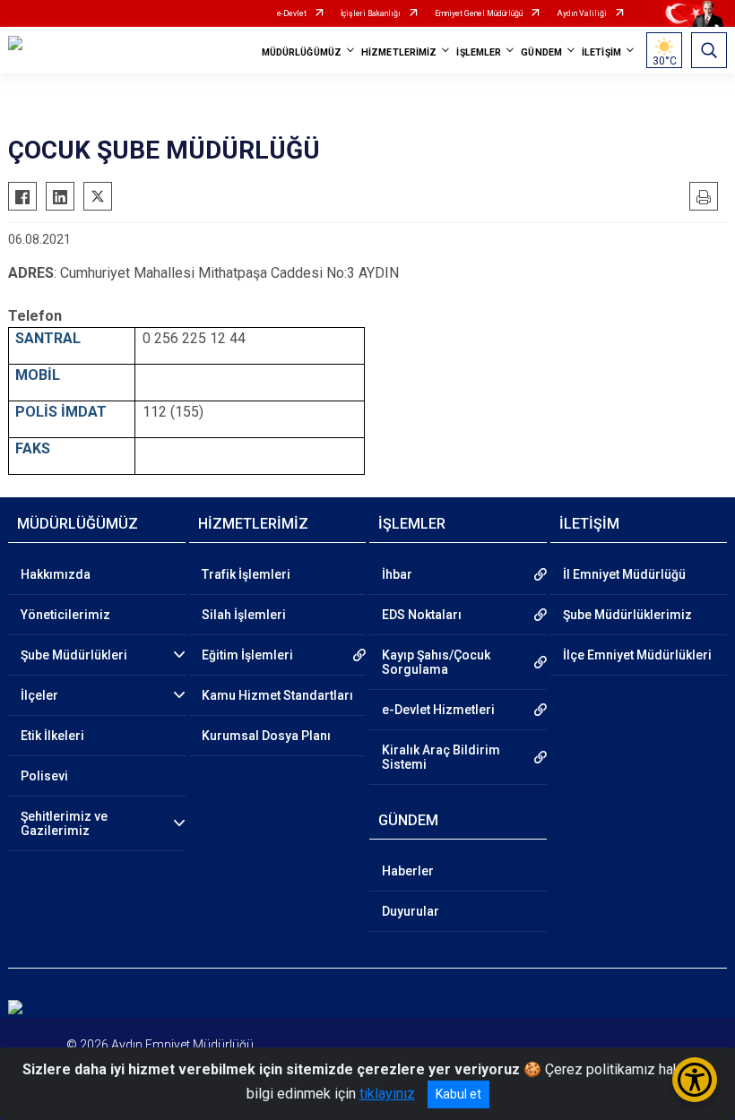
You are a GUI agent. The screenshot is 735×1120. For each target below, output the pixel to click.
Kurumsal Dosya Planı (266, 735)
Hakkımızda (56, 574)
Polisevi (44, 776)
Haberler (408, 871)
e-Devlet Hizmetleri (438, 709)
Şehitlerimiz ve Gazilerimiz (64, 823)
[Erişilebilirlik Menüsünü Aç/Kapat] (694, 1079)
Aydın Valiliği (582, 13)
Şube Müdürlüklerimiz (627, 614)
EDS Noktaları (422, 614)
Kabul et (458, 1094)
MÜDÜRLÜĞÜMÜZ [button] (302, 52)
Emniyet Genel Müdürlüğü (479, 13)
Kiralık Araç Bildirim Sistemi (441, 757)
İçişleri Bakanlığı (371, 13)
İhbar (397, 574)
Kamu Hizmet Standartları (277, 695)
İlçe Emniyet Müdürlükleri (637, 655)
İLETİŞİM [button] (601, 52)
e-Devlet (292, 13)
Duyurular (410, 911)
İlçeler (39, 695)
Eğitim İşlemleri (247, 655)
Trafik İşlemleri (246, 574)
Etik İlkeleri (52, 735)
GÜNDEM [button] (541, 52)
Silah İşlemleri (244, 614)
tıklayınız (387, 1093)
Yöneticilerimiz (65, 614)
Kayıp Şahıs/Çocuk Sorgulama (436, 662)
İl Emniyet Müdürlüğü (624, 574)
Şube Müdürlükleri (74, 655)
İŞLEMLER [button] (478, 52)
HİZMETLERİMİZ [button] (399, 52)
